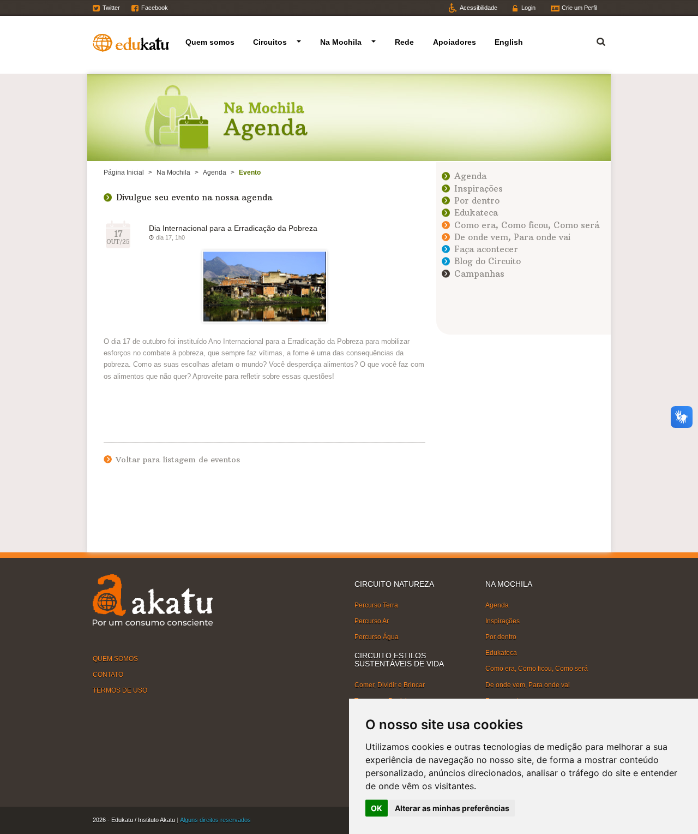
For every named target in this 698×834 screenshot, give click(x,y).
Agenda (214, 172)
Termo (594, 40)
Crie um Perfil (579, 7)
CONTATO (108, 674)
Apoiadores (454, 42)
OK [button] (376, 808)
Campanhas (479, 274)
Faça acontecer (486, 249)
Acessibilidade (478, 7)
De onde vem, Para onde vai (512, 237)
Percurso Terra (376, 605)
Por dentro (477, 200)
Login (528, 7)
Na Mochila (341, 42)
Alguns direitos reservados (215, 820)
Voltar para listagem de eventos (178, 459)
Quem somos (209, 42)
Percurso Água (376, 637)
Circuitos (270, 42)
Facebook (154, 7)
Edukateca (476, 212)
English (509, 42)
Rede (404, 42)
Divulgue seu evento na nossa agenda (194, 197)
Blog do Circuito (487, 261)
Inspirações (478, 188)
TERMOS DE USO (120, 690)
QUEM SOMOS (115, 659)
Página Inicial (124, 172)
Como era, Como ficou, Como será (526, 225)
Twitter (111, 7)
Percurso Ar (371, 621)
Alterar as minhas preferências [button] (452, 808)
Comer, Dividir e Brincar (389, 685)
